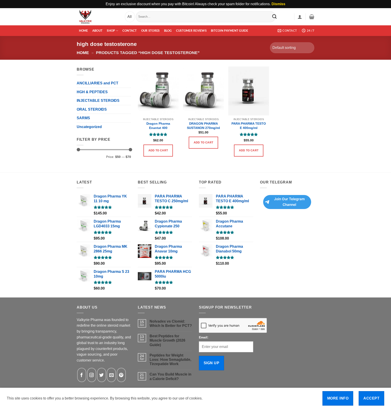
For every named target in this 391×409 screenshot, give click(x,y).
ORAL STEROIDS (92, 109)
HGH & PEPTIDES (92, 92)
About (97, 30)
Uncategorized (89, 127)
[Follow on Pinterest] (121, 375)
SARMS (83, 118)
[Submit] (274, 16)
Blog (168, 30)
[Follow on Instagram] (91, 375)
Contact (129, 30)
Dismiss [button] (278, 4)
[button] (300, 17)
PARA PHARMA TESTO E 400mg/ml (248, 126)
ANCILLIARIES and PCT (97, 83)
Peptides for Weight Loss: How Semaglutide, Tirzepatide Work (170, 359)
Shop (111, 30)
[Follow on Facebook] (81, 375)
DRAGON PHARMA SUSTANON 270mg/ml (203, 126)
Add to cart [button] (158, 150)
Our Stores (150, 30)
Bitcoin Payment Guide (229, 30)
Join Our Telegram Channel (289, 202)
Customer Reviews (191, 30)
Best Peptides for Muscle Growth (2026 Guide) (167, 340)
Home (83, 30)
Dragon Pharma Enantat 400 (158, 126)
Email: (203, 337)
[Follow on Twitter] (101, 375)
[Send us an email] (111, 375)
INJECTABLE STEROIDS (98, 100)
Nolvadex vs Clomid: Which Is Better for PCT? (171, 323)
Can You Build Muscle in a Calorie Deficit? (170, 376)
